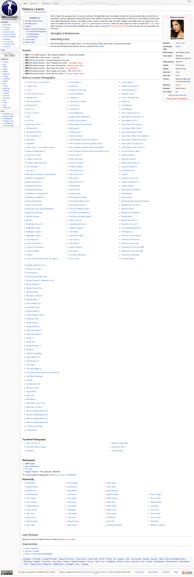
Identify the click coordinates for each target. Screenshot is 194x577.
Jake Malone (72, 491)
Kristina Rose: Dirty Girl (130, 163)
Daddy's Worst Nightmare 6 (79, 117)
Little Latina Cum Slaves (130, 190)
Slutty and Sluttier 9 (33, 334)
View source (46, 3)
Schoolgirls (69, 564)
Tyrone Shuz (155, 514)
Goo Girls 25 (74, 243)
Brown (178, 72)
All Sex (109, 559)
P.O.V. (26, 564)
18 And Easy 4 (31, 105)
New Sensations (74, 24)
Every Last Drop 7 (76, 159)
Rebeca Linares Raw (75, 66)
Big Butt (146, 559)
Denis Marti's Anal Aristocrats (80, 124)
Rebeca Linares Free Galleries (177, 99)
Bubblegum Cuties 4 (34, 236)
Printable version (8, 121)
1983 (183, 43)
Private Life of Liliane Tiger (36, 277)
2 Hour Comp (81, 559)
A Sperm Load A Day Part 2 (36, 163)
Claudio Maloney (32, 506)
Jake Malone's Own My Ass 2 (132, 117)
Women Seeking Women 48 (37, 422)
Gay (4, 83)
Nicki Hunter (112, 514)
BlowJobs (6, 74)
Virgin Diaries (31, 392)
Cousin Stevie (31, 510)
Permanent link (8, 123)
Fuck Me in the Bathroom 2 (79, 213)
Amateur (120, 559)
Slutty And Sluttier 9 (34, 330)
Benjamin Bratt (32, 487)
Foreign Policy (74, 193)
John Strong (72, 506)
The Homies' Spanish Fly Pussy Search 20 (42, 372)
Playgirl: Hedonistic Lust (35, 265)
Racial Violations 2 (33, 284)
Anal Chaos (30, 140)
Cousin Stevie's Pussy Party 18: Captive (41, 259)
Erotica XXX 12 (75, 155)
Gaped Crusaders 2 (76, 228)
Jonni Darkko (72, 514)
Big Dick (154, 559)
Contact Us (7, 46)
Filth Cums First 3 (75, 71)
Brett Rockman (32, 494)
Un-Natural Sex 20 (33, 384)
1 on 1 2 (29, 90)
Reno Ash (111, 521)
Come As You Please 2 (35, 247)
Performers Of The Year (130, 240)
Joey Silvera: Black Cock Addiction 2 (135, 136)
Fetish (97, 561)
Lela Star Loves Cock (129, 178)
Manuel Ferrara (73, 521)
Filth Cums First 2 (76, 170)
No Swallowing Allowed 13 (131, 228)
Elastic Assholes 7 (76, 136)
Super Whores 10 (32, 357)
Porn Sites (6, 29)
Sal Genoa (155, 506)
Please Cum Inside (33, 269)
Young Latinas (31, 430)
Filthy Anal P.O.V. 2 (76, 182)
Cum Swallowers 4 (76, 113)
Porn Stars (37, 559)
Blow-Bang (28, 561)
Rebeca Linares (31, 554)
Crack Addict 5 (75, 82)
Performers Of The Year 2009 (132, 247)
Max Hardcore (112, 491)
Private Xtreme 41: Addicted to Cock (40, 280)
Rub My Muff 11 (32, 300)
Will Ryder (154, 521)
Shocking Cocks (32, 319)
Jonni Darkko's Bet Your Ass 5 (133, 147)
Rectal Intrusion (32, 292)
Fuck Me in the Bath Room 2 (80, 216)
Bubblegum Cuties (33, 228)
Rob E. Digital (156, 494)
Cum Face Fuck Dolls (77, 101)
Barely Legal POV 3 (33, 182)
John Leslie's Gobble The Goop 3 (134, 140)
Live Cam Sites (8, 41)
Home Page (7, 24)
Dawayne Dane (32, 521)
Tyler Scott (155, 510)
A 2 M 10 (29, 121)
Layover (124, 174)
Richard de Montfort (114, 525)
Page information (8, 126)
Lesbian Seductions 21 (130, 182)
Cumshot (66, 561)
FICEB (31, 55)
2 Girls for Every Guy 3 (35, 94)
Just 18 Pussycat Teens (130, 151)
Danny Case (31, 517)
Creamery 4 (73, 86)
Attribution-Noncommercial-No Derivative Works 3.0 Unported (95, 572)
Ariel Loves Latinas (33, 155)
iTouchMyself (126, 109)
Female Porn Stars (50, 559)
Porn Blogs (6, 39)
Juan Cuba (71, 517)
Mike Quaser (112, 506)
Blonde (5, 71)
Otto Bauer (111, 517)
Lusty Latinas (126, 197)
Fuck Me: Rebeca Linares (75, 74)
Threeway (85, 564)
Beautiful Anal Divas (34, 186)
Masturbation (159, 561)
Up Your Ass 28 (32, 388)
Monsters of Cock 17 (129, 224)
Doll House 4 (74, 128)
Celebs (5, 76)
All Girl (101, 559)
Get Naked (73, 232)
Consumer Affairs (32, 251)
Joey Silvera (72, 498)
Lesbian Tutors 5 (127, 186)
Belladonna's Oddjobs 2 (35, 197)
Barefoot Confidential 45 (35, 178)
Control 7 (29, 255)
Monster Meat (126, 216)
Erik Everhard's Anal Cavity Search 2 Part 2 (86, 144)
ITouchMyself (126, 105)
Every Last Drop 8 (76, 163)
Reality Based (36, 564)
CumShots (6, 78)
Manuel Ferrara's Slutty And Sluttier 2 (135, 201)
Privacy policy (139, 572)
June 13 (178, 43)
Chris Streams (31, 502)
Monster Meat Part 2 (129, 220)
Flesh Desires (74, 186)
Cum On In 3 (74, 105)
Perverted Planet (127, 259)
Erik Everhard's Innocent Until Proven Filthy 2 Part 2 (89, 151)
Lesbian (149, 561)
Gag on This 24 (75, 220)
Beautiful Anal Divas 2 (34, 190)
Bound (28, 220)
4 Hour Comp (92, 559)
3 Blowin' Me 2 (31, 98)
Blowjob (37, 561)
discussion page (69, 539)
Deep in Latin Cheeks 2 (78, 121)
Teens (5, 102)
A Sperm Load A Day (34, 159)
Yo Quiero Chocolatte (34, 426)
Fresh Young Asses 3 (118, 26)
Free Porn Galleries (9, 36)
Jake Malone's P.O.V (129, 121)
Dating (5, 81)
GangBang (111, 561)
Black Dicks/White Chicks (175, 559)
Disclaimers (166, 572)
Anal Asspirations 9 (33, 136)
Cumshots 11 (74, 109)
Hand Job (6, 88)
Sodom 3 (29, 338)
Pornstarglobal (46, 554)
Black (161, 559)
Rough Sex (47, 564)
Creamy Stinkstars (76, 94)
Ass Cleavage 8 (32, 167)
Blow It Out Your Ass (34, 205)
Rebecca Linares (40, 12)
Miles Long (111, 510)
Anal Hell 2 (30, 144)
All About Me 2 (31, 128)
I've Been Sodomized (77, 255)
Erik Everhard (72, 483)
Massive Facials (127, 209)
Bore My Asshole (32, 216)
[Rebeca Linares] (177, 29)
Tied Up (29, 380)
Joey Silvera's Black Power (131, 132)
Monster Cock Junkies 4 (130, 213)
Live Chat (6, 95)
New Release (185, 561)
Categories (27, 559)
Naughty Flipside (31, 472)
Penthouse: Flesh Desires (131, 236)
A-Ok (28, 117)
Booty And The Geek (34, 213)
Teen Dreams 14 (32, 361)
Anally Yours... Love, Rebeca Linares (40, 147)
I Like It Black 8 (127, 82)
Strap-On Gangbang (33, 353)
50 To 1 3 (29, 109)
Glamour (120, 561)
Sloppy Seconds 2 (33, 327)
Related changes (8, 116)
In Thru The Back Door (130, 98)
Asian (5, 66)
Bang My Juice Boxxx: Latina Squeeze (41, 174)
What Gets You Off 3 (34, 407)
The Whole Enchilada (34, 376)
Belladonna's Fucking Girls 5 (37, 193)
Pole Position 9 (32, 273)
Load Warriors (126, 193)
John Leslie (71, 502)
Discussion (33, 3)
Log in (189, 1)
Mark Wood (111, 487)
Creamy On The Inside (78, 90)
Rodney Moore (156, 502)
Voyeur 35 (30, 395)
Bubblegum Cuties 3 (34, 232)
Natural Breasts (172, 561)
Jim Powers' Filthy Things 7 (132, 128)
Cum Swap (57, 561)
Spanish (178, 85)
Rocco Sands (156, 498)
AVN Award (33, 60)
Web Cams (6, 107)
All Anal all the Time (34, 132)
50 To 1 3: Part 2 (32, 113)
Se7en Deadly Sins (33, 303)
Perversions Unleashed (130, 255)
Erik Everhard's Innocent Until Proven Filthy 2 (86, 147)
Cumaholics (73, 98)
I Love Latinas (154, 24)
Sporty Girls (30, 342)
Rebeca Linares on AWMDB (63, 475)
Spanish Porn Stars (66, 559)
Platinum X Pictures (102, 24)
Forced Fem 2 (74, 190)
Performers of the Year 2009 (132, 251)
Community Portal (9, 44)
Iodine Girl (125, 101)
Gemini (178, 46)
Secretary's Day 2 (76, 63)
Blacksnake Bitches (34, 201)
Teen (77, 564)
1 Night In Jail (31, 86)
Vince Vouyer (156, 517)
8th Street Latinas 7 (33, 101)
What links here (8, 114)
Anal (127, 559)
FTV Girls (28, 469)
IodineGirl (56, 57)
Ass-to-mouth (136, 559)
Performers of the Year (130, 243)
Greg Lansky (72, 487)
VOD (4, 105)
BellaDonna (30, 483)
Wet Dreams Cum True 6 (35, 403)
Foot (103, 561)
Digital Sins (85, 24)
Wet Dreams (31, 399)
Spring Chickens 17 (33, 346)
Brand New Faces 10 (34, 224)
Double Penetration (78, 561)
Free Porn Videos (9, 32)
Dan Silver (30, 514)
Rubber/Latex (58, 564)
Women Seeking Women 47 (37, 419)
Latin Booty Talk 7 (128, 170)
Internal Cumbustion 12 (130, 86)
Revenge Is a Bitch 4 (34, 296)
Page (25, 3)
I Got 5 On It (74, 259)
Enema (90, 561)
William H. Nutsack (158, 525)
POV (4, 100)
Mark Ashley (72, 525)
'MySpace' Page (31, 551)
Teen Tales (30, 365)
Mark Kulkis (111, 483)
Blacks (5, 69)
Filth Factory (74, 178)
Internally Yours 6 (128, 94)
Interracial (135, 561)
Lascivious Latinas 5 (129, 167)
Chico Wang (31, 498)
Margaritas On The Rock (130, 205)
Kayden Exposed (127, 155)
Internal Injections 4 (128, 90)
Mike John (111, 502)
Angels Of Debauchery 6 (35, 151)
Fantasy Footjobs (76, 167)
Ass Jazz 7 (30, 170)
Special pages (7, 118)
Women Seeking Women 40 (37, 411)
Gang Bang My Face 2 (78, 224)
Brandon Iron (31, 491)
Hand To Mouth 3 (75, 247)
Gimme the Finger (76, 236)
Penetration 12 (127, 232)
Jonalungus (71, 510)
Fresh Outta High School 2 (79, 201)
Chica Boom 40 (32, 240)
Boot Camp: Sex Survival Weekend (39, 209)
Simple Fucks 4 (32, 323)
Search (3, 50)
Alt (115, 559)
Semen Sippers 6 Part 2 (35, 315)
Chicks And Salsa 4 (33, 243)
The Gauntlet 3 (72, 68)
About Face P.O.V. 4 (34, 124)
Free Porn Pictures (9, 34)
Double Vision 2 (75, 132)
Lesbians (6, 93)
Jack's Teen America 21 (130, 113)
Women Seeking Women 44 (37, 415)
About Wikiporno (153, 572)
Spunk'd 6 (30, 349)
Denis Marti (30, 525)
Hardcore (6, 90)
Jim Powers (71, 494)
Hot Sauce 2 (74, 251)
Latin (143, 561)
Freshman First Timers (78, 197)
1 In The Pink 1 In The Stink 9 (37, 82)
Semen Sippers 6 (32, 311)
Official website (31, 548)
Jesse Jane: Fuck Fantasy (131, 124)
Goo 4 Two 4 (74, 240)
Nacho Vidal (99, 46)
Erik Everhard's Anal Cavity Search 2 (83, 140)
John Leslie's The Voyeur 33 (132, 144)
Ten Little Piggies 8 (33, 369)
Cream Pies (46, 561)
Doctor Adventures (32, 466)
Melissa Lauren (113, 494)
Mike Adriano (112, 498)
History (56, 3)
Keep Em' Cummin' (128, 159)
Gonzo (127, 561)
